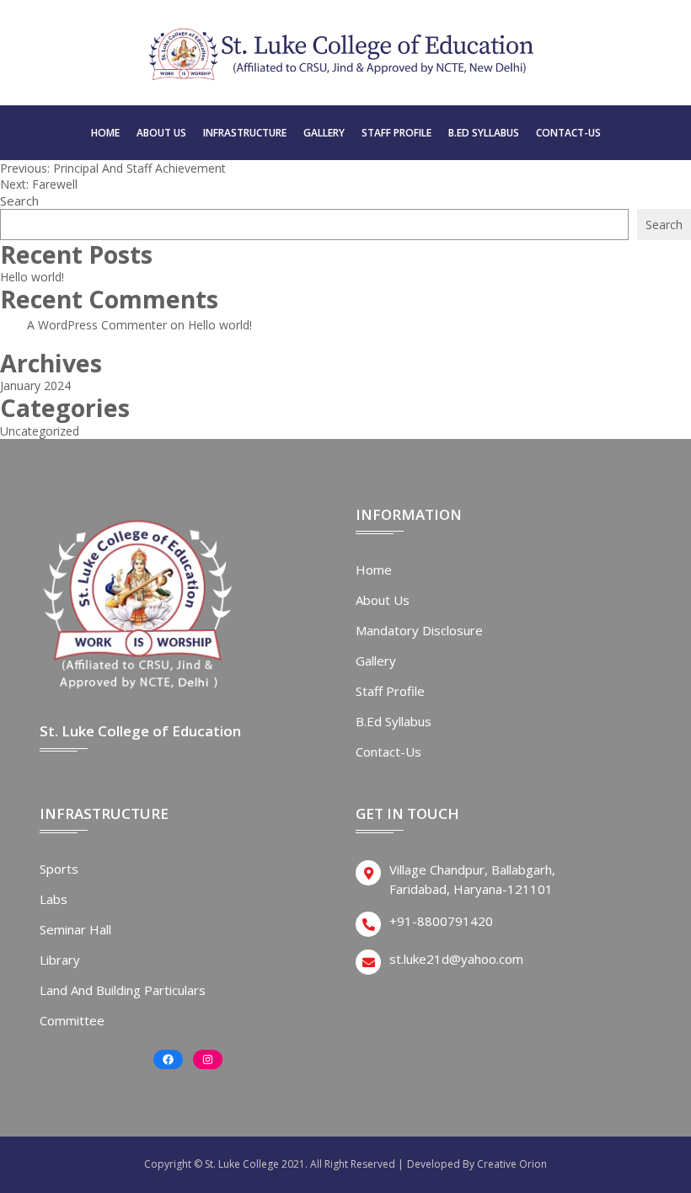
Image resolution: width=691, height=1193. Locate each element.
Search (19, 200)
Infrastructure (245, 133)
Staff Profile (396, 133)
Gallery (324, 133)
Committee (72, 1020)
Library (60, 959)
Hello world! (32, 277)
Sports (59, 868)
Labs (53, 899)
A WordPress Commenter (97, 325)
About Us (161, 133)
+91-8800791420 (441, 920)
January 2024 (35, 385)
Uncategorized (39, 431)
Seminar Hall (75, 929)
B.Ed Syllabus (483, 133)
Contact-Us (568, 133)
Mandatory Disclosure (419, 630)
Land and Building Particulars (123, 990)
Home (105, 133)
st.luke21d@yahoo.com (456, 958)
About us (383, 599)
